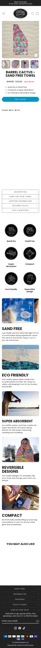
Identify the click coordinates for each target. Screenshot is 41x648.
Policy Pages (20, 605)
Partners (20, 599)
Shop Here (20, 589)
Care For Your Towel (20, 196)
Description (20, 192)
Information (20, 594)
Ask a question (20, 210)
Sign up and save (20, 610)
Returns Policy (20, 206)
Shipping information (20, 201)
